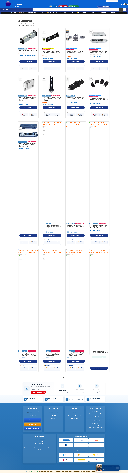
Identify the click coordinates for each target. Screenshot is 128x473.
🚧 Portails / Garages (81, 12)
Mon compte (74, 412)
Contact (53, 422)
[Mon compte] (121, 4)
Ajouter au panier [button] (52, 61)
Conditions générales (53, 412)
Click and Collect (74, 418)
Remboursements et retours (74, 415)
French (110, 1)
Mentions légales (53, 418)
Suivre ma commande (33, 428)
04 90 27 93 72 (96, 421)
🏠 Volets (41, 12)
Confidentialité (53, 415)
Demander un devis (33, 424)
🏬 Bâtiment (103, 12)
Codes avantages (32, 415)
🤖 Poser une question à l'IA (73, 6)
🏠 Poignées (63, 12)
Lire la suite (97, 368)
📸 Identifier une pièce (63, 6)
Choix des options (28, 61)
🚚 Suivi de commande (53, 6)
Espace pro (33, 420)
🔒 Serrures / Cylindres (52, 12)
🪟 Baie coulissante (32, 12)
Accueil (20, 24)
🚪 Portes (71, 12)
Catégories (5, 9)
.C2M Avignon (18, 4)
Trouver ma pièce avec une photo (38, 392)
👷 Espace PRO (112, 12)
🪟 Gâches (21, 12)
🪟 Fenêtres (13, 12)
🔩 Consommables (93, 12)
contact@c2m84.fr (96, 423)
